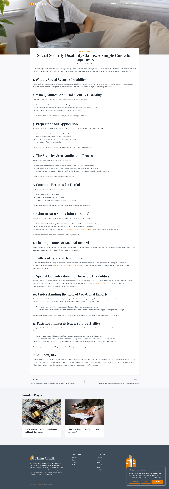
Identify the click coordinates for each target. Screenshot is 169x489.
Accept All (158, 481)
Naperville (100, 465)
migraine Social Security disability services (66, 265)
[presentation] (41, 412)
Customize (135, 481)
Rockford (99, 467)
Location (74, 462)
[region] (146, 476)
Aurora (99, 460)
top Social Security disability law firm (80, 229)
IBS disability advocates (103, 283)
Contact (135, 3)
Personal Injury (84, 51)
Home (113, 3)
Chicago (99, 457)
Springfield (100, 469)
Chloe (80, 63)
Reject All (146, 481)
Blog (119, 3)
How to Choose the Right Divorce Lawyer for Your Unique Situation (52, 381)
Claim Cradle (37, 484)
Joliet (98, 462)
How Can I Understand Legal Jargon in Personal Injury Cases (119, 381)
